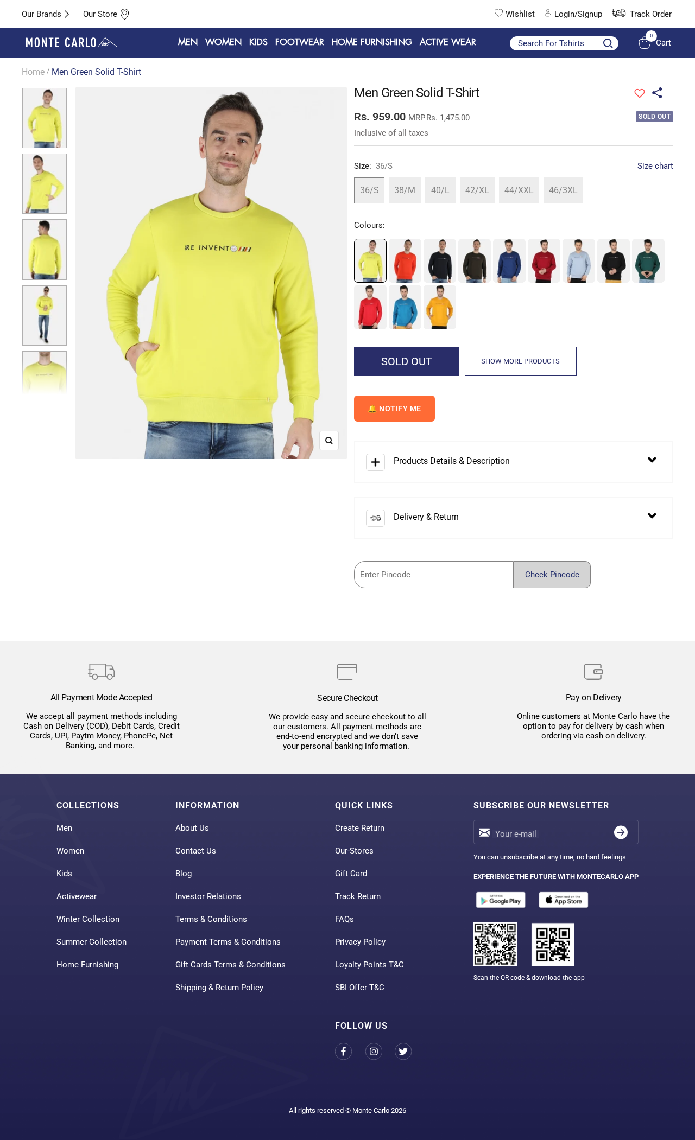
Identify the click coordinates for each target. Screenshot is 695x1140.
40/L (440, 190)
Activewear (76, 896)
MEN (188, 42)
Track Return (358, 896)
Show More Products (520, 361)
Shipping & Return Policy (219, 987)
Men (64, 828)
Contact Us (195, 851)
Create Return (359, 828)
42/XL (477, 190)
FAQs (344, 919)
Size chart (655, 166)
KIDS (258, 42)
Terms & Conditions (211, 919)
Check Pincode (552, 574)
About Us (192, 828)
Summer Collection (91, 942)
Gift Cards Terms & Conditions (230, 965)
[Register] (621, 832)
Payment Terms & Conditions (228, 942)
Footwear (299, 42)
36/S (369, 190)
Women (70, 851)
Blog (183, 873)
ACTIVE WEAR (448, 42)
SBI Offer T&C (359, 987)
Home (33, 72)
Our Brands (41, 14)
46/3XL (563, 190)
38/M (404, 190)
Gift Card (351, 873)
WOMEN (223, 42)
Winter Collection (87, 919)
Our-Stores (354, 851)
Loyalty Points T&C (369, 965)
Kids (64, 873)
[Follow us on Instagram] (380, 1052)
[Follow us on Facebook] (350, 1052)
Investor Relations (208, 896)
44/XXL (519, 190)
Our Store (100, 14)
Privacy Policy (360, 942)
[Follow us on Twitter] (410, 1052)
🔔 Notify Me (394, 408)
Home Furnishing (87, 965)
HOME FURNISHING (372, 42)
